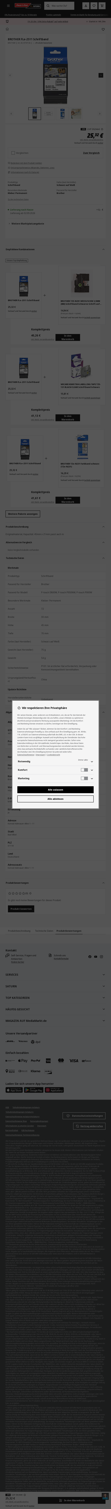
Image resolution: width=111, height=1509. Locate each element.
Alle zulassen (55, 789)
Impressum (40, 754)
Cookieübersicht (53, 754)
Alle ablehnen (55, 798)
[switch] (84, 770)
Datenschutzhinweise (25, 754)
